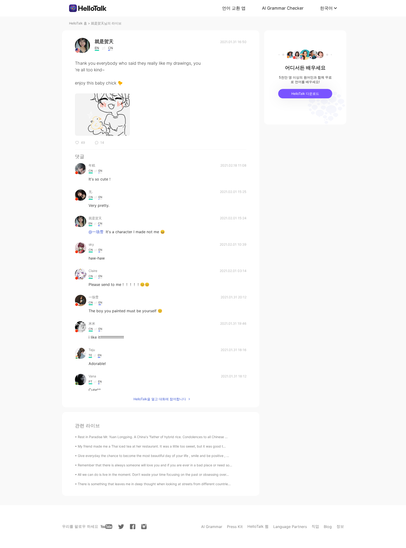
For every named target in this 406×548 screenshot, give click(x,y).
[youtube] (106, 526)
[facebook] (132, 526)
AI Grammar (211, 526)
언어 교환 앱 (234, 8)
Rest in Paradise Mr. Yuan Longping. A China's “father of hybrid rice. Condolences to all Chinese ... (153, 437)
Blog (328, 526)
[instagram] (144, 526)
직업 (315, 526)
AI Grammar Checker (283, 8)
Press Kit (235, 526)
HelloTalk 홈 (78, 23)
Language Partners (290, 526)
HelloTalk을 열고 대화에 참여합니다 (159, 399)
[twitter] (121, 526)
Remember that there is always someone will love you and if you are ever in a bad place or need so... (155, 465)
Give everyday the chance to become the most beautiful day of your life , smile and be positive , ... (153, 456)
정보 (340, 526)
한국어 (326, 8)
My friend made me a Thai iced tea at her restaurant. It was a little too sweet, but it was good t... (152, 446)
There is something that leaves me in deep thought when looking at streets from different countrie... (154, 484)
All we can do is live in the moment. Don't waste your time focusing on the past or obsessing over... (153, 474)
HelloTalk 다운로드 (305, 94)
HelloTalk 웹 (258, 526)
